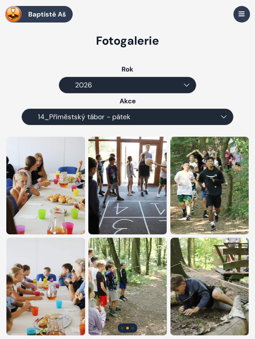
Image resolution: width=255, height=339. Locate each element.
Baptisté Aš (47, 14)
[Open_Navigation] (241, 14)
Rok (127, 69)
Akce (128, 101)
